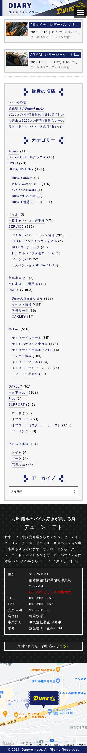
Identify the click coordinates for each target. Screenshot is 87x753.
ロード (17, 413)
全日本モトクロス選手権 (27, 220)
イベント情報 (22, 304)
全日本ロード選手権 (23, 284)
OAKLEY (19, 316)
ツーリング (20, 431)
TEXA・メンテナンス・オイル (34, 241)
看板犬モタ (20, 310)
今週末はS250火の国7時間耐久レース (36, 120)
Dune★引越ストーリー (29, 202)
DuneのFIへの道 (24, 196)
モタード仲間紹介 (25, 374)
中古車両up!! (18, 392)
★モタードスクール (26, 337)
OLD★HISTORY (21, 169)
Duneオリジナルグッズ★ (27, 157)
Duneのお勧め (19, 444)
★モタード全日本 (25, 362)
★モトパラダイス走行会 (30, 344)
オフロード (20, 419)
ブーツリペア (22, 259)
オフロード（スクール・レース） (36, 425)
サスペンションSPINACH (31, 265)
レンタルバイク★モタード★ (33, 253)
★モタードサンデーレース (31, 368)
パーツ (17, 458)
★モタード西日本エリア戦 (31, 350)
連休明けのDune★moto (26, 108)
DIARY (14, 290)
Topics (14, 151)
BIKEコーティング (26, 247)
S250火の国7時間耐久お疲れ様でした (36, 114)
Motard (14, 329)
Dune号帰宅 (17, 102)
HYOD (13, 163)
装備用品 (18, 464)
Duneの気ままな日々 (27, 298)
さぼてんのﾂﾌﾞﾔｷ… (26, 184)
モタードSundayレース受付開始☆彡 (36, 126)
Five (12, 398)
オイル (13, 214)
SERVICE (16, 226)
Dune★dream (22, 178)
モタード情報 (22, 356)
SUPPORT (17, 404)
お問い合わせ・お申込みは (43, 646)
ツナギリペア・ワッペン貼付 (33, 235)
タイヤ (17, 452)
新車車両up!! (18, 278)
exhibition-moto (24, 190)
